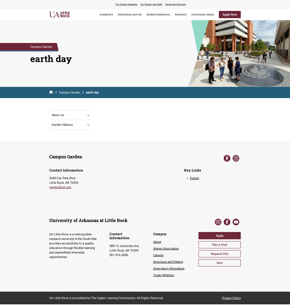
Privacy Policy (231, 298)
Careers (158, 255)
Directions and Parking (168, 262)
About (157, 242)
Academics (106, 14)
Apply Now (229, 14)
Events (194, 178)
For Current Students (126, 4)
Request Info (220, 254)
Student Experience (158, 14)
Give (220, 263)
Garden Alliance (62, 124)
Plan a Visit (219, 245)
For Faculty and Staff (151, 4)
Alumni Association (166, 248)
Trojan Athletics (163, 275)
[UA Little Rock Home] (51, 92)
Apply (220, 235)
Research (181, 14)
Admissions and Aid (130, 14)
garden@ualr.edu (60, 187)
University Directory (175, 4)
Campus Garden (69, 92)
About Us (58, 115)
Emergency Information (168, 268)
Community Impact (202, 14)
